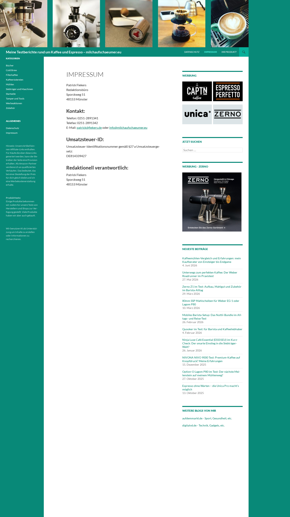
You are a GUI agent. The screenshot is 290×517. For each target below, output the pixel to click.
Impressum (210, 52)
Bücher (10, 65)
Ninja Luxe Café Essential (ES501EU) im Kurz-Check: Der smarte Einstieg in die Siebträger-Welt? (210, 343)
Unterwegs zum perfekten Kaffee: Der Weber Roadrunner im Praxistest (209, 274)
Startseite (11, 93)
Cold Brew (11, 70)
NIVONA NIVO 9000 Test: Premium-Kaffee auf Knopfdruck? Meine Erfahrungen (211, 359)
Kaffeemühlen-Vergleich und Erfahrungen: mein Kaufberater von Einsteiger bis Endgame (211, 260)
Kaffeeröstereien (14, 79)
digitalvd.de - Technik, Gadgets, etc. (203, 425)
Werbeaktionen (14, 103)
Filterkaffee (12, 74)
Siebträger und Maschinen (19, 89)
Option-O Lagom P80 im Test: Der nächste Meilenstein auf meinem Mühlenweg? (211, 373)
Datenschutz (191, 52)
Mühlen (10, 84)
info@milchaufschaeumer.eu (128, 127)
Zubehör (10, 108)
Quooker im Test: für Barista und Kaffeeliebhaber (212, 329)
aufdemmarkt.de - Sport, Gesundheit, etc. (207, 418)
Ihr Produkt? (229, 52)
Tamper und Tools (15, 98)
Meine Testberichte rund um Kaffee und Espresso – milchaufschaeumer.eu (63, 52)
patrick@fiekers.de (89, 127)
